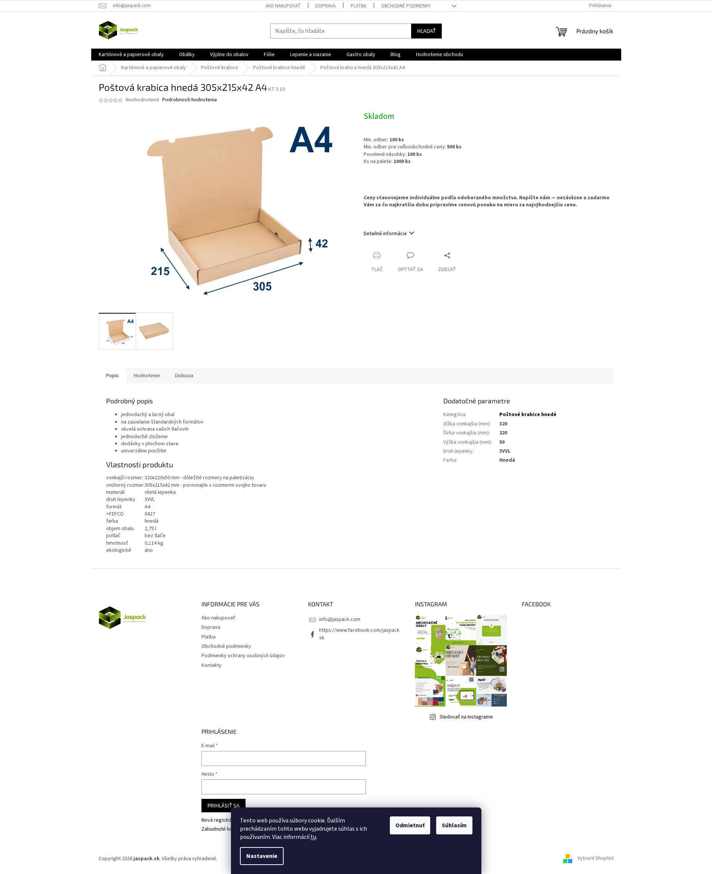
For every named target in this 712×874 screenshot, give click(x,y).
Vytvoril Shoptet (595, 858)
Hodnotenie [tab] (147, 375)
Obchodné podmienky (406, 6)
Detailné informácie (385, 233)
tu (313, 837)
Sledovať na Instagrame (466, 717)
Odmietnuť (410, 825)
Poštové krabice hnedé (528, 414)
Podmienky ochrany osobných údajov (243, 655)
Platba (358, 6)
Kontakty (211, 665)
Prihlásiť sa (223, 805)
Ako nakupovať (282, 6)
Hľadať (426, 31)
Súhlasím (454, 825)
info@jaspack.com (339, 619)
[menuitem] (131, 55)
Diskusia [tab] (184, 375)
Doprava (325, 6)
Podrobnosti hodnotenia (189, 100)
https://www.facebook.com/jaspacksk (359, 634)
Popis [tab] (112, 375)
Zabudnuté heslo (220, 829)
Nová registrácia (219, 820)
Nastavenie (261, 856)
